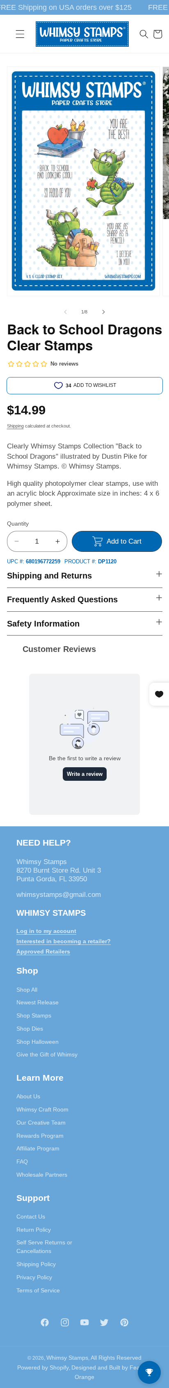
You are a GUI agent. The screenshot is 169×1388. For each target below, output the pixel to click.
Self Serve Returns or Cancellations (44, 1246)
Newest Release (37, 1002)
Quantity (18, 523)
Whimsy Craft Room (42, 1109)
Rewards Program (40, 1135)
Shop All (26, 989)
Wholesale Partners (41, 1174)
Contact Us (30, 1216)
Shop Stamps (33, 1015)
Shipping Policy (36, 1264)
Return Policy (33, 1229)
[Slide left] (66, 312)
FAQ (22, 1161)
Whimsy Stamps (67, 1357)
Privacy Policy (34, 1277)
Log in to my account (46, 931)
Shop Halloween (37, 1041)
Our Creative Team (41, 1122)
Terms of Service (38, 1290)
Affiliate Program (37, 1148)
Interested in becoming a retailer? (63, 941)
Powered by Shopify (43, 1367)
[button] (20, 34)
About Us (28, 1096)
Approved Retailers (43, 951)
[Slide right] (103, 312)
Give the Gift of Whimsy (47, 1054)
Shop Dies (29, 1028)
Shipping (15, 425)
